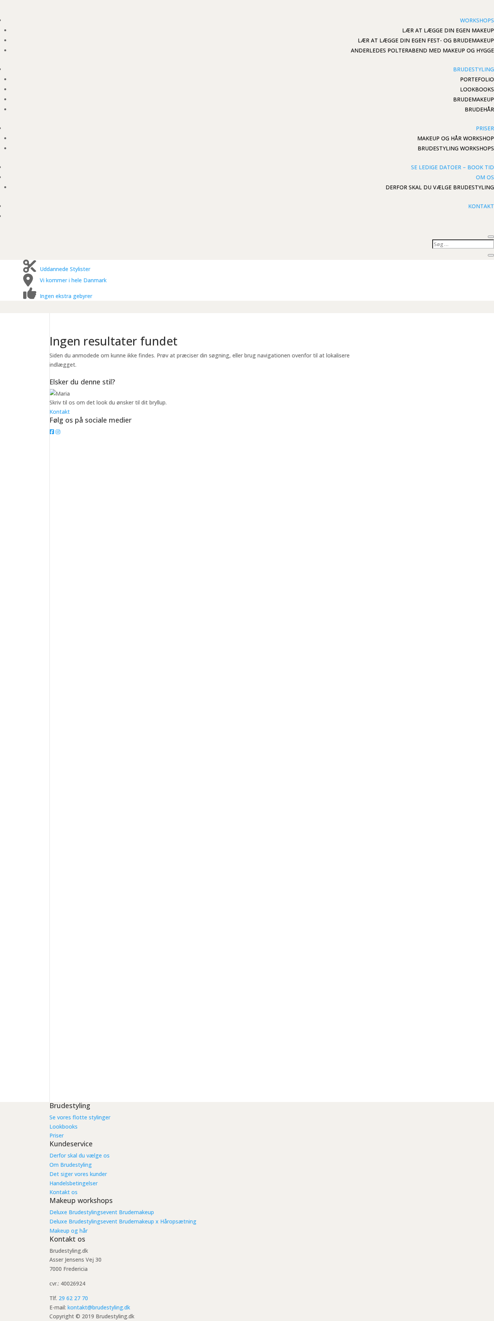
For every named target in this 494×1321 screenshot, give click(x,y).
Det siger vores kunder (78, 1174)
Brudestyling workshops (456, 148)
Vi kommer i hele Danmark (73, 280)
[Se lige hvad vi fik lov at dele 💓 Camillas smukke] (381, 1057)
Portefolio (477, 79)
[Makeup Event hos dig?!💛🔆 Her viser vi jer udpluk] (381, 491)
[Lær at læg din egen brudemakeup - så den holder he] (247, 533)
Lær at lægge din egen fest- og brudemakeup (426, 40)
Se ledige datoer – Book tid (452, 167)
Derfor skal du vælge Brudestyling (440, 187)
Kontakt (481, 206)
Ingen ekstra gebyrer (66, 296)
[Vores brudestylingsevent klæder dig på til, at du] (112, 687)
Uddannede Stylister (65, 269)
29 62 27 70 (73, 1298)
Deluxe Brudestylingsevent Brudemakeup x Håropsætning (122, 1221)
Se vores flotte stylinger (79, 1117)
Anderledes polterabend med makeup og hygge (422, 50)
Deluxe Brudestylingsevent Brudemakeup (101, 1212)
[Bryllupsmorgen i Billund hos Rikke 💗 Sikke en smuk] (381, 659)
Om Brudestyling (70, 1164)
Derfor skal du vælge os (79, 1155)
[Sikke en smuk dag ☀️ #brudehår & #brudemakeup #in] (247, 1052)
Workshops (477, 20)
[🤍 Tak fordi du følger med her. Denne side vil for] (247, 825)
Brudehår (479, 109)
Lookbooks (477, 89)
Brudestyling (473, 69)
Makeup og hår (68, 1230)
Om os (485, 177)
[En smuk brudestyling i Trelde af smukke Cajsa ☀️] (112, 1052)
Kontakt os (63, 1192)
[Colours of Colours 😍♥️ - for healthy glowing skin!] (112, 468)
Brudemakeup (473, 99)
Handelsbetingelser (73, 1183)
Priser (485, 128)
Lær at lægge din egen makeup (448, 30)
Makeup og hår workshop (455, 138)
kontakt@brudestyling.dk (99, 1307)
